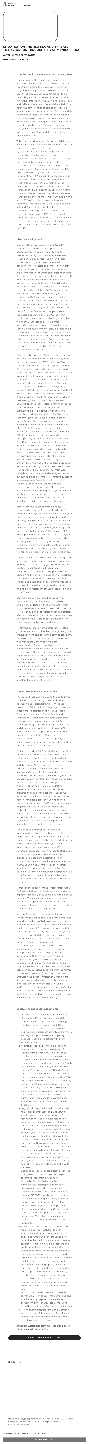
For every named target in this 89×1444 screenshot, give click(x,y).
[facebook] (4, 1436)
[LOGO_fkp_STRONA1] (17, 3)
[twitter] (7, 1436)
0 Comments (24, 1424)
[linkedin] (17, 1436)
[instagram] (14, 1436)
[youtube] (11, 1436)
